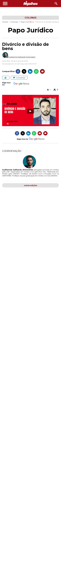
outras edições (30, 185)
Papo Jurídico (30, 30)
